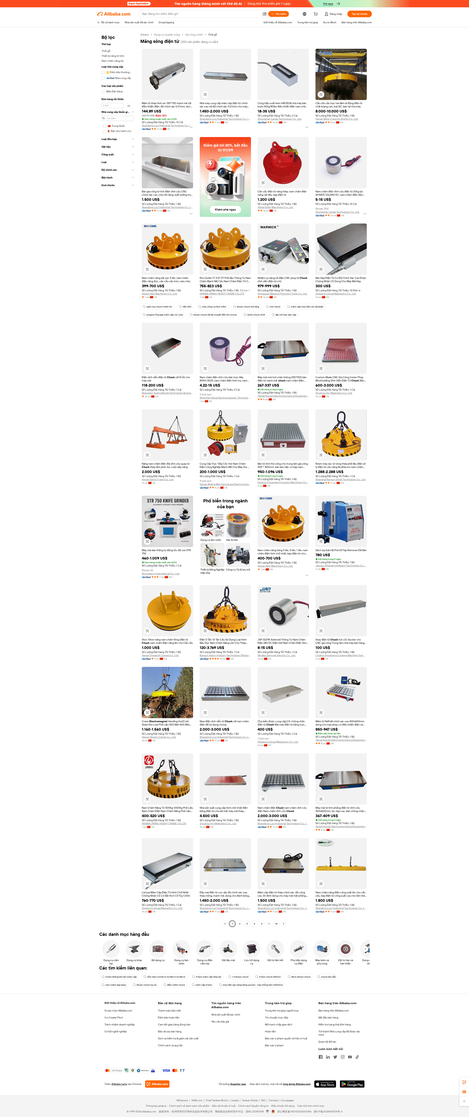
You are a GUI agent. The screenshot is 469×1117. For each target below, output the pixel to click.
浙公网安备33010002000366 (294, 1111)
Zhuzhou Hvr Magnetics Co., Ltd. (333, 393)
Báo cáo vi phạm (274, 1045)
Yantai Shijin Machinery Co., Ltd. (275, 207)
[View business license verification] (267, 1111)
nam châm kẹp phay (115, 985)
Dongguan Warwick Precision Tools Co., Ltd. (282, 293)
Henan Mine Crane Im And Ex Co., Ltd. (336, 118)
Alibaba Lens (119, 1084)
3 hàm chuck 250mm (270, 977)
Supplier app (238, 1084)
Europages (288, 1100)
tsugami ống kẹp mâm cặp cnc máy (164, 314)
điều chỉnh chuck (176, 985)
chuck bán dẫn (328, 977)
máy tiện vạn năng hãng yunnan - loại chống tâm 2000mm (253, 985)
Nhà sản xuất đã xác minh (225, 1014)
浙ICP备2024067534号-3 (328, 1111)
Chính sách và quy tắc (170, 1045)
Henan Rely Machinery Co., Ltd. (159, 293)
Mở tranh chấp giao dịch (278, 1024)
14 (276, 923)
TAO (263, 1100)
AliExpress (182, 1100)
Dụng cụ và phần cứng (167, 34)
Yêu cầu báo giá (220, 1021)
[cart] (316, 14)
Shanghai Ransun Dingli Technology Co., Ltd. (340, 479)
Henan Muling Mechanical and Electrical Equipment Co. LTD (225, 484)
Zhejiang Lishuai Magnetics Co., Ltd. (335, 293)
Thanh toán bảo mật (169, 1010)
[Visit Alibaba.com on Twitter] (335, 1057)
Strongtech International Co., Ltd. (161, 573)
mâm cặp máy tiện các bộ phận (307, 306)
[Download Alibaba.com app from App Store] (325, 1084)
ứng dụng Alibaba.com (297, 1084)
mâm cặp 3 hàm (203, 985)
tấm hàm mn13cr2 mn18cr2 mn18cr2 (166, 977)
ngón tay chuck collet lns (159, 306)
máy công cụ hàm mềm (214, 306)
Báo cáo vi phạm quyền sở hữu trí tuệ (286, 1038)
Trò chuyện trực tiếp (276, 1017)
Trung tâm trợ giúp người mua (281, 1010)
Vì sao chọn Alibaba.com (118, 1010)
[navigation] (117, 479)
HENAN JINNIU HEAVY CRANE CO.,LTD (222, 293)
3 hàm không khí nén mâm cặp (121, 977)
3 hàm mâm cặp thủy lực (208, 977)
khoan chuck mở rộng (248, 306)
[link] (464, 1082)
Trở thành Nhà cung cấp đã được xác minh (339, 1033)
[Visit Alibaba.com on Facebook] (320, 1057)
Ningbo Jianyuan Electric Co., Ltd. (277, 655)
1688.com (196, 1100)
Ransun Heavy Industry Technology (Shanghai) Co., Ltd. (225, 655)
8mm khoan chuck (300, 977)
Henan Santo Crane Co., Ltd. (158, 479)
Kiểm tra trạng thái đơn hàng (334, 1024)
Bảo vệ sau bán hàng (169, 1031)
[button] (264, 14)
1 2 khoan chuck (240, 977)
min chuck (275, 306)
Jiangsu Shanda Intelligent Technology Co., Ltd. (341, 565)
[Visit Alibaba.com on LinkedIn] (328, 1057)
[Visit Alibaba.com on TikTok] (357, 1057)
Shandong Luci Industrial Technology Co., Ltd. (167, 125)
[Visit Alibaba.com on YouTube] (350, 1057)
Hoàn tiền (270, 1031)
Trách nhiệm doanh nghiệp (119, 1024)
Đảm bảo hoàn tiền (169, 1017)
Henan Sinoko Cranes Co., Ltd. (159, 737)
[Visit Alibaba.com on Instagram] (342, 1057)
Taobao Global (250, 1100)
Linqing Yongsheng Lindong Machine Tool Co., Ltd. (341, 655)
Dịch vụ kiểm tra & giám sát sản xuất (178, 1038)
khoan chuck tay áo (147, 985)
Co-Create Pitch (113, 1017)
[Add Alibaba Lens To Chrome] (157, 1084)
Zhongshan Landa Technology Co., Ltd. (280, 118)
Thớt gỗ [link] (212, 34)
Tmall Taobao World (217, 1100)
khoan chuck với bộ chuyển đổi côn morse (215, 314)
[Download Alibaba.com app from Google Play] (352, 1084)
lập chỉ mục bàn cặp (286, 314)
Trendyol (273, 1100)
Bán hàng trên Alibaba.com (333, 1010)
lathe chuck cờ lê (256, 314)
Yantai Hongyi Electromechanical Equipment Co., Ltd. (283, 395)
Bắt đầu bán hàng (328, 1017)
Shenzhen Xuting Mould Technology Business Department (167, 393)
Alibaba (144, 34)
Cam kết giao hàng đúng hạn (174, 1024)
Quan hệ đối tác (327, 1041)
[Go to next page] (283, 923)
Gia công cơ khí (194, 34)
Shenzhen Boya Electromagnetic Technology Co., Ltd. (225, 397)
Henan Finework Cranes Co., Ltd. (160, 655)
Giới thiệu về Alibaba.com (119, 1002)
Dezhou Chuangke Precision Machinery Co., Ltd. (283, 482)
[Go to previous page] (225, 923)
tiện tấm (187, 306)
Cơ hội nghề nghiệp (115, 1031)
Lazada (235, 1100)
